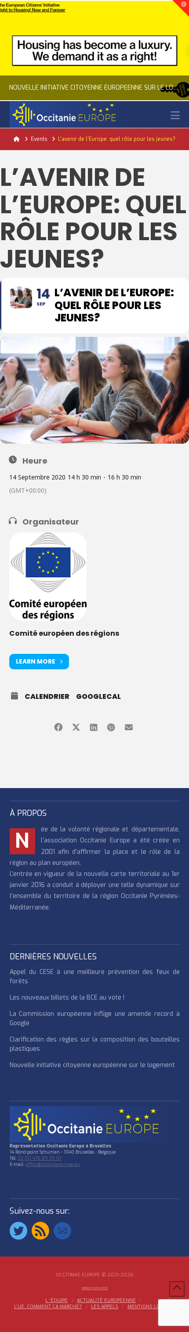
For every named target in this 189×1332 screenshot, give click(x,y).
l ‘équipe (56, 1301)
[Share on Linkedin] (93, 726)
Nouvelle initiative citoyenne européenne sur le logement (92, 1065)
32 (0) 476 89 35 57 (40, 1158)
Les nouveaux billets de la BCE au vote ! (67, 997)
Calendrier (47, 697)
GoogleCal (98, 697)
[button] (175, 115)
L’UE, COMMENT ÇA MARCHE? (48, 1307)
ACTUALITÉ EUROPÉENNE (106, 1301)
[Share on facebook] (58, 726)
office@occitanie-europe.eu (53, 1164)
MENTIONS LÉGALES (151, 1307)
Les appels (104, 1307)
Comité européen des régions (64, 633)
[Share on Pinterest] (111, 726)
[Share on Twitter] (76, 726)
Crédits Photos (95, 1288)
